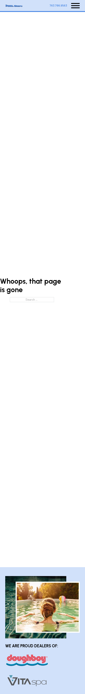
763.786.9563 (58, 5)
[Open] (73, 5)
